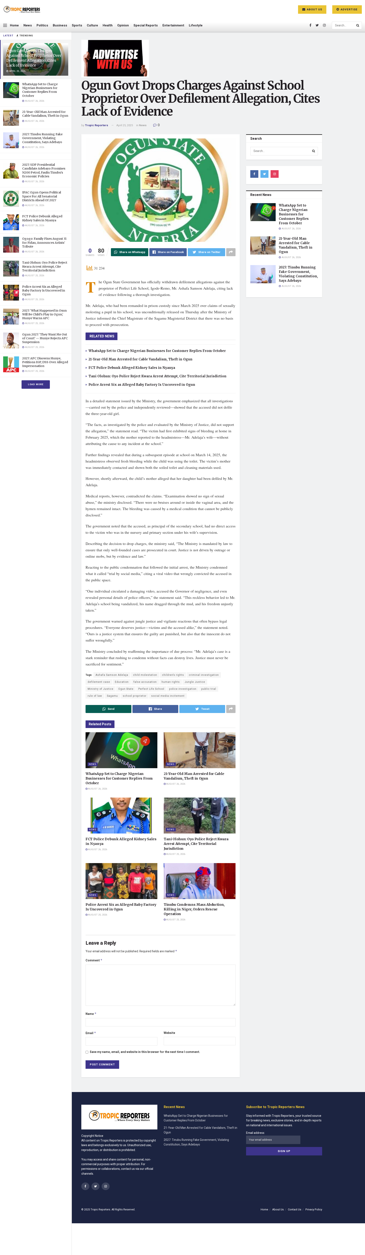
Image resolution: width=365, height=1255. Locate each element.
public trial (208, 689)
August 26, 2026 (97, 789)
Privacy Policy (313, 1209)
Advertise (349, 9)
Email (91, 1033)
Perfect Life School (151, 689)
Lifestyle (196, 25)
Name (91, 1014)
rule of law (95, 696)
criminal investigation (204, 675)
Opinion (123, 25)
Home (14, 25)
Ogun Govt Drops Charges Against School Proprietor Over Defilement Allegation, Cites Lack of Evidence (33, 58)
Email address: (255, 1133)
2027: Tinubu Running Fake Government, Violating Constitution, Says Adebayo (42, 138)
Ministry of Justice (100, 689)
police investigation (182, 689)
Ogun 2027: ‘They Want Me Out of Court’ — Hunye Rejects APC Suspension (45, 338)
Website (169, 1033)
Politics (42, 25)
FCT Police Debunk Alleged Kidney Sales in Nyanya (42, 218)
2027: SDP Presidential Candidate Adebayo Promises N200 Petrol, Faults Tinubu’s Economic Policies (43, 170)
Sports (77, 25)
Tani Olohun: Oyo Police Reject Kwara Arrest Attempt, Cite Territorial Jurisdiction (44, 266)
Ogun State (125, 689)
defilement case (99, 682)
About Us (314, 9)
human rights (171, 682)
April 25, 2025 (124, 125)
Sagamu (112, 696)
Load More (36, 384)
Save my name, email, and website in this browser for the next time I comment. (145, 1052)
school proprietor (134, 696)
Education (122, 682)
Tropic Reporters (96, 125)
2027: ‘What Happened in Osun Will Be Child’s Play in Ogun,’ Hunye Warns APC (44, 314)
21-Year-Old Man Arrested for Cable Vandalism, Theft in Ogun (45, 114)
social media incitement (168, 696)
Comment (94, 960)
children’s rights (173, 675)
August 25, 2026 (175, 854)
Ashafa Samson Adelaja (111, 675)
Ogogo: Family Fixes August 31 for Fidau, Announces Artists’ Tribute (44, 242)
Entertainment (173, 25)
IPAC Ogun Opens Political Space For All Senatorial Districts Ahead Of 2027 (41, 196)
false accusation (145, 682)
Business (60, 25)
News (27, 25)
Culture (92, 25)
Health (108, 25)
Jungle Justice (195, 682)
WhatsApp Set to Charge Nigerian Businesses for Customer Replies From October (40, 90)
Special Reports (145, 25)
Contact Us (294, 1209)
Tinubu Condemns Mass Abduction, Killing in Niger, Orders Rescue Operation (194, 909)
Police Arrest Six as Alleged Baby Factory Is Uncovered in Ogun (43, 290)
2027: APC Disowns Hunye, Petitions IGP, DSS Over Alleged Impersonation (45, 362)
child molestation (145, 675)
